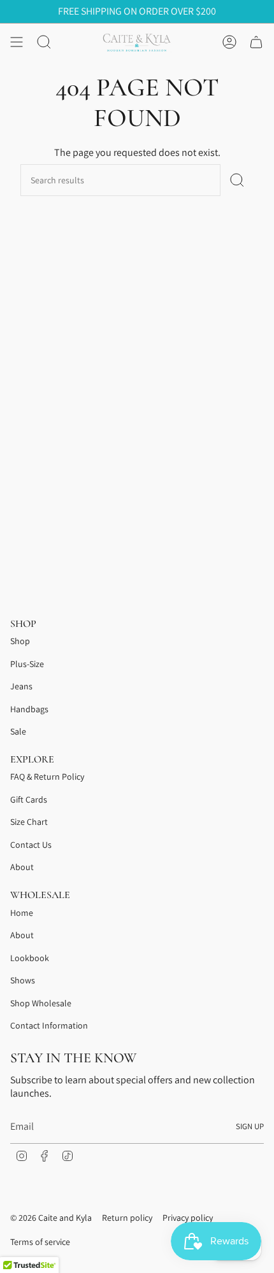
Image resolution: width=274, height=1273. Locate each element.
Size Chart (29, 821)
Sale (18, 731)
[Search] (237, 180)
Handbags (29, 709)
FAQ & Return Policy (47, 776)
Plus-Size (27, 664)
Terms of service (40, 1242)
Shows (22, 980)
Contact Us (31, 844)
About (22, 867)
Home (21, 912)
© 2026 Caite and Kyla (51, 1217)
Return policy (127, 1217)
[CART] (256, 42)
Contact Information (49, 1025)
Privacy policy (187, 1217)
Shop (20, 641)
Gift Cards (28, 799)
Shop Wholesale (40, 1003)
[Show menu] (16, 42)
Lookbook (29, 958)
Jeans (21, 686)
